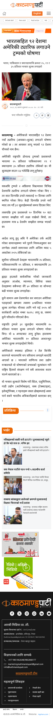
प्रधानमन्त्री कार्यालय (15, 688)
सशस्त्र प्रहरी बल (38, 692)
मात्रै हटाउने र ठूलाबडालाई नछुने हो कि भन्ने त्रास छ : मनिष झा (26, 442)
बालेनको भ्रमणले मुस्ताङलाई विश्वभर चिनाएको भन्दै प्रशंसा (25, 501)
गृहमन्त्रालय (12, 692)
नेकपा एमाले (22, 20)
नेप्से (46, 20)
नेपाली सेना (37, 688)
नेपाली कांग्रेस (35, 20)
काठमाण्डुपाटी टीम (26, 674)
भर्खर (6, 430)
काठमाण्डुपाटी (15, 104)
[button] (48, 13)
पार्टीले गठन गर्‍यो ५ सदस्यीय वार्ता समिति (24, 471)
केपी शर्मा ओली (9, 20)
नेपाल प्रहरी (37, 696)
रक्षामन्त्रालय (12, 696)
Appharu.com (43, 714)
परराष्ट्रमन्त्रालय (13, 701)
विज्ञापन (15, 709)
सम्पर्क (22, 709)
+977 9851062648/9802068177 (22, 660)
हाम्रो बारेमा (6, 709)
